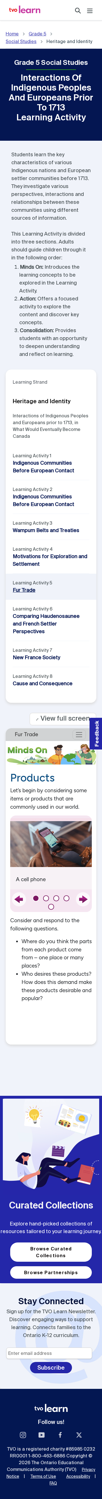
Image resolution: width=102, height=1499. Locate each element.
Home (12, 33)
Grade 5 (37, 33)
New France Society (36, 657)
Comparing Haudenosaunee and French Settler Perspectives (46, 623)
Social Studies (21, 41)
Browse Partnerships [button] (51, 1272)
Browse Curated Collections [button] (51, 1252)
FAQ (53, 1483)
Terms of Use (43, 1476)
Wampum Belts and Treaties (46, 530)
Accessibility (78, 1476)
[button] (96, 734)
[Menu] (90, 10)
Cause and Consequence (43, 683)
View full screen (63, 718)
